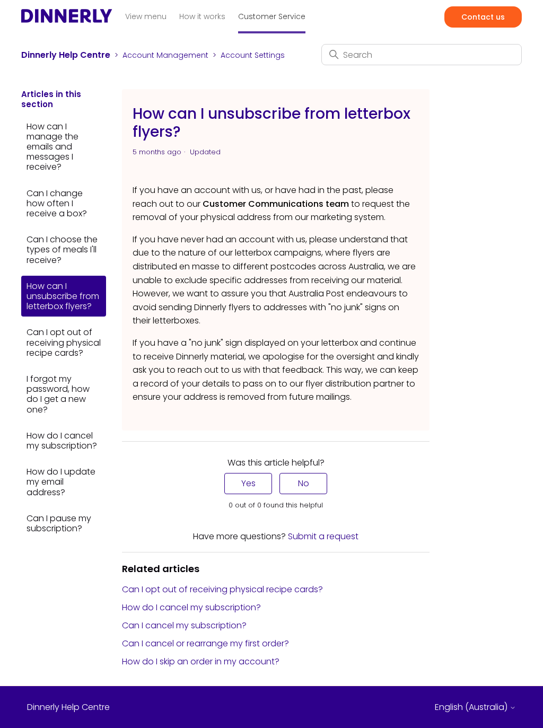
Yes (248, 483)
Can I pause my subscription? (59, 523)
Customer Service (271, 16)
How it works (202, 16)
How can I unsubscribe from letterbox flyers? (63, 296)
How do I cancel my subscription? (62, 440)
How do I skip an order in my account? (200, 661)
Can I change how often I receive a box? (57, 203)
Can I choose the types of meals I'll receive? (62, 249)
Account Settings (253, 55)
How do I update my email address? (61, 482)
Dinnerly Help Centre (65, 55)
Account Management (165, 55)
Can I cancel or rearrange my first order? (205, 643)
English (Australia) (472, 707)
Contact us (483, 17)
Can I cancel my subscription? (184, 625)
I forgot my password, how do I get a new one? (58, 394)
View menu (146, 16)
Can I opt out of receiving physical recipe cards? (64, 342)
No (303, 483)
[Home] (66, 19)
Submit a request (323, 536)
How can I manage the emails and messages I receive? (52, 146)
